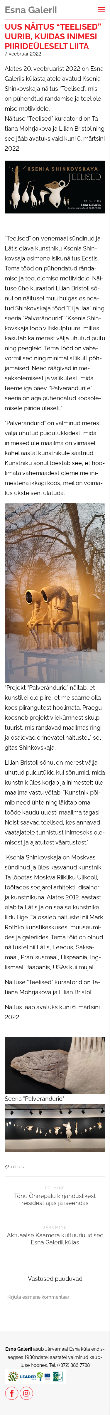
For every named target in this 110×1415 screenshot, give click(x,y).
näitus (17, 1167)
